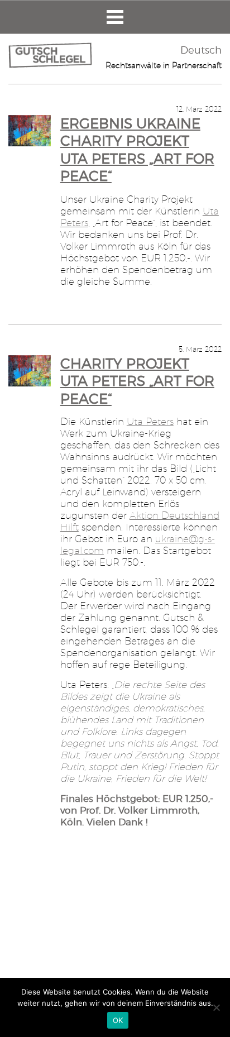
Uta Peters (150, 421)
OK (118, 1020)
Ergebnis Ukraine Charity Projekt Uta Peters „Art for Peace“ (137, 150)
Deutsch (201, 50)
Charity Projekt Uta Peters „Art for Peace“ (137, 381)
